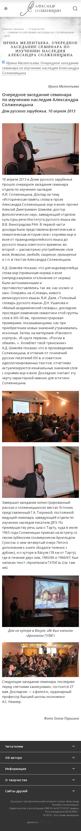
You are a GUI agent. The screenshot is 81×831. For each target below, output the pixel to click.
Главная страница (13, 28)
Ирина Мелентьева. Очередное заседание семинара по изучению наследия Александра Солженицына (40, 68)
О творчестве (37, 28)
